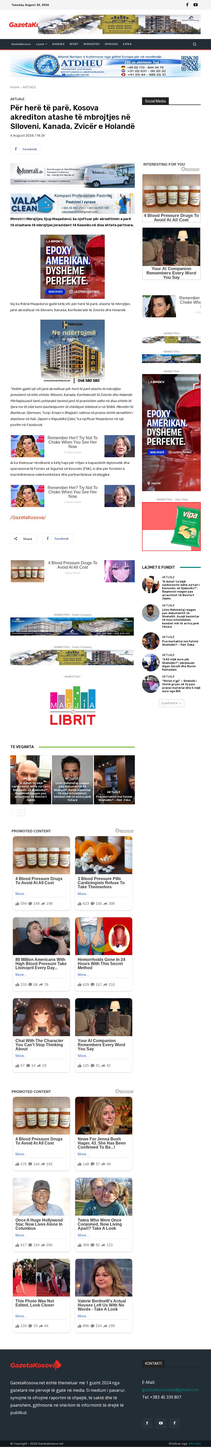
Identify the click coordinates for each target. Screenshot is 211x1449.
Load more (170, 703)
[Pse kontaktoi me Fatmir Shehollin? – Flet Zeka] (114, 779)
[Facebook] (187, 5)
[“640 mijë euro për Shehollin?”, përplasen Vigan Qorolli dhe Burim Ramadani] (151, 662)
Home (14, 87)
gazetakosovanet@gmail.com (170, 1390)
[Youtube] (195, 5)
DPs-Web (195, 1443)
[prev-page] (13, 812)
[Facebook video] (174, 1423)
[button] (195, 44)
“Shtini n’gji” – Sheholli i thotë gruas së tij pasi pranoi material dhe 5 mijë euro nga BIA (181, 686)
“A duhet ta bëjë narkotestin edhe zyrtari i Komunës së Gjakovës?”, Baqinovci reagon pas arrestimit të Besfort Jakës (31, 791)
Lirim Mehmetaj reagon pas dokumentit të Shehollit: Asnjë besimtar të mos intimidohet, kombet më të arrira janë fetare (72, 791)
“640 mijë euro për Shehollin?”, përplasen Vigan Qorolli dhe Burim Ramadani (179, 664)
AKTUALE (29, 87)
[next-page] (22, 812)
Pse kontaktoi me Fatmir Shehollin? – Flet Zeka (114, 798)
